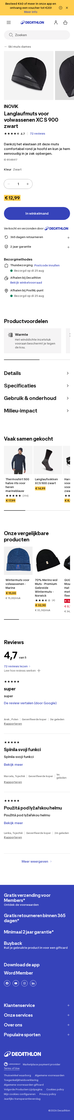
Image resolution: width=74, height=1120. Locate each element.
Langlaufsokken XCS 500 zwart (46, 481)
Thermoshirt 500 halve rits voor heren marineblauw (18, 485)
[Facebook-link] (7, 983)
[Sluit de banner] (67, 8)
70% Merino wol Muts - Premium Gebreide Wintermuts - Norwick (46, 587)
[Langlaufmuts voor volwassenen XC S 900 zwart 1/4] (28, 75)
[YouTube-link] (16, 983)
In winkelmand (37, 213)
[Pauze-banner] (60, 8)
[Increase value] (27, 184)
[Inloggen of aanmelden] (56, 22)
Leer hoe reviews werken (20, 670)
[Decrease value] (8, 184)
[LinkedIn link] (33, 983)
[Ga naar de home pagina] (32, 22)
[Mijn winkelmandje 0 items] (65, 22)
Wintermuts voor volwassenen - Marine (18, 583)
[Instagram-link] (24, 983)
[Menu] (8, 22)
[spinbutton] (18, 184)
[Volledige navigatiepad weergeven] (5, 46)
